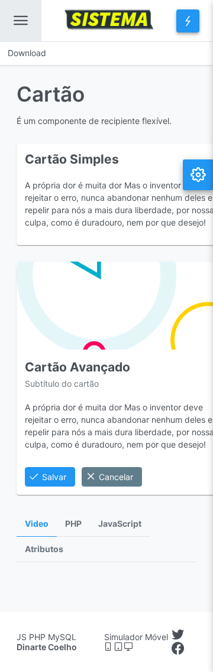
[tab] (37, 524)
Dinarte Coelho (47, 647)
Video (37, 524)
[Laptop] (128, 647)
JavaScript (119, 524)
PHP (73, 524)
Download (27, 53)
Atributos (44, 549)
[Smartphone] (109, 647)
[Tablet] (119, 647)
